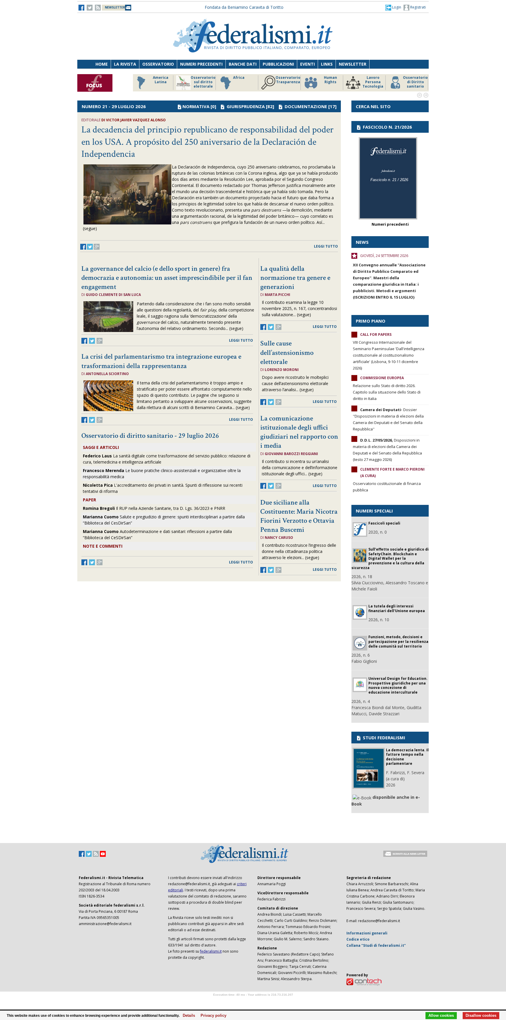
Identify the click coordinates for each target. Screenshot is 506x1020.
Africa (239, 77)
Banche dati (243, 64)
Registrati (417, 7)
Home (101, 64)
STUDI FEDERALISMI (383, 737)
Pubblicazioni (278, 64)
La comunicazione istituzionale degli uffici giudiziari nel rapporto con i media (299, 432)
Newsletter (352, 64)
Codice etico (358, 939)
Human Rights (330, 79)
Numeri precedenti (201, 64)
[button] (393, 7)
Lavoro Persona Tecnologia (373, 82)
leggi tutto (326, 246)
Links (327, 64)
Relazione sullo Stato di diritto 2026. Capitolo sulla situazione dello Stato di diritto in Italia (386, 392)
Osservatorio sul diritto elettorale (203, 82)
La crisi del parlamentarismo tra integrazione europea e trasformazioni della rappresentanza (161, 361)
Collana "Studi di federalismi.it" (376, 945)
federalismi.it (211, 951)
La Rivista (125, 64)
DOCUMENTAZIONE (306, 106)
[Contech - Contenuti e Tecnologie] (364, 981)
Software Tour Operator (253, 1001)
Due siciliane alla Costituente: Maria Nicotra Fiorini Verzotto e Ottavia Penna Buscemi (299, 516)
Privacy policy (212, 1016)
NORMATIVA (195, 106)
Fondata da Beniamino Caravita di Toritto (244, 7)
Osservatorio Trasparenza (288, 79)
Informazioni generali (366, 933)
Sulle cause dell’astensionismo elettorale (287, 352)
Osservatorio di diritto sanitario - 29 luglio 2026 (150, 435)
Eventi (307, 64)
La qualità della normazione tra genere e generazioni (295, 277)
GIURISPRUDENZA (246, 106)
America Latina (160, 79)
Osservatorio (158, 64)
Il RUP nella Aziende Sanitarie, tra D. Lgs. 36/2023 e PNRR (154, 508)
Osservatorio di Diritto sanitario (415, 82)
